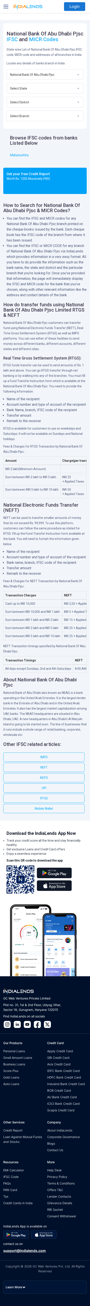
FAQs (7, 1183)
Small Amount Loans (17, 1057)
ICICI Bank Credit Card (63, 1103)
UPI (44, 788)
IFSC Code (11, 1177)
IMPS (44, 757)
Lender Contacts (59, 1196)
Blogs (51, 1143)
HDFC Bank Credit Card (64, 1077)
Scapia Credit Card (60, 1110)
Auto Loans (11, 1084)
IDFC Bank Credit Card (63, 1071)
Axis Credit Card (59, 1064)
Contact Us (55, 1150)
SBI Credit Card (58, 1057)
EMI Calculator (13, 1170)
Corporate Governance (63, 1137)
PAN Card (10, 1190)
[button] (5, 6)
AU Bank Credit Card (62, 1097)
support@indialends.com (24, 1250)
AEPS (44, 777)
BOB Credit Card (59, 1090)
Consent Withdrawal (61, 1216)
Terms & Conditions (61, 1183)
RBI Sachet (55, 1209)
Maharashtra (19, 155)
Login (74, 6)
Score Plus (10, 1071)
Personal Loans (14, 1051)
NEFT (44, 767)
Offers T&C (55, 1190)
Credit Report (12, 1130)
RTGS (44, 798)
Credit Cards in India (18, 1203)
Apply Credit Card (60, 1051)
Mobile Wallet (44, 808)
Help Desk (54, 1170)
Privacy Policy (57, 1177)
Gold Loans (11, 1077)
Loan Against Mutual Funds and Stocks (22, 1139)
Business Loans (14, 1064)
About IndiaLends (59, 1130)
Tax (6, 1196)
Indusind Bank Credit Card (66, 1084)
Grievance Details (59, 1203)
